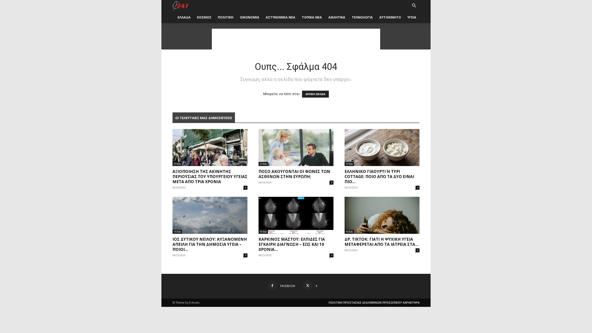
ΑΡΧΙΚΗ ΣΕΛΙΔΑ (315, 94)
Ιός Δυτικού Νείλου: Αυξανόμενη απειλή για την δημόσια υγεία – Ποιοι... (210, 244)
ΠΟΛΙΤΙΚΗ (225, 17)
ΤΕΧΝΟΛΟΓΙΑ (362, 17)
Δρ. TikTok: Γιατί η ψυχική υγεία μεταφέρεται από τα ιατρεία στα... (382, 242)
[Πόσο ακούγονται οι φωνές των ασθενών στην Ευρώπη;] (296, 147)
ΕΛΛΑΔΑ (184, 17)
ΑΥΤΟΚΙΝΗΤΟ (390, 17)
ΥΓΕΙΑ (411, 17)
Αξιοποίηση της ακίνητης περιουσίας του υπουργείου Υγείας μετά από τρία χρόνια (210, 176)
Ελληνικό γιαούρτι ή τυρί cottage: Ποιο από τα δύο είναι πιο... (379, 176)
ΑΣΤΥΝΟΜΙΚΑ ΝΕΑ (280, 17)
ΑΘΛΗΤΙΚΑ (336, 17)
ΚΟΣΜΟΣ (204, 17)
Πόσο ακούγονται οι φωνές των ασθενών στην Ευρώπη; (294, 174)
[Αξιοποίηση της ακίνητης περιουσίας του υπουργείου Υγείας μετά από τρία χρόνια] (210, 147)
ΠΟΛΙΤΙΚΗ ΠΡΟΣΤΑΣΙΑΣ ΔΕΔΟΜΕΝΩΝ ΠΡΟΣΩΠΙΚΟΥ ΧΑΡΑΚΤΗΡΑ (374, 303)
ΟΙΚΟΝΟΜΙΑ (249, 17)
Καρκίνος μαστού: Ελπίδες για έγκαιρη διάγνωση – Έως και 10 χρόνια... (292, 244)
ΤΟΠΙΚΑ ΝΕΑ (312, 17)
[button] (413, 6)
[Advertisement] (296, 39)
